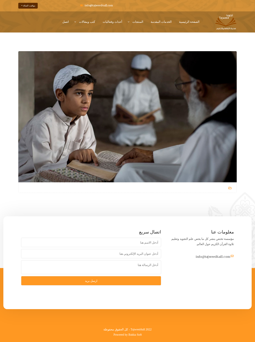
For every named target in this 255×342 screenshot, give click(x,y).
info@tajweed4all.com (99, 5)
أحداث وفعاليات (112, 22)
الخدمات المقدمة (161, 22)
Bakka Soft (135, 334)
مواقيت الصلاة (28, 5)
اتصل (65, 22)
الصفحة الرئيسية (189, 22)
